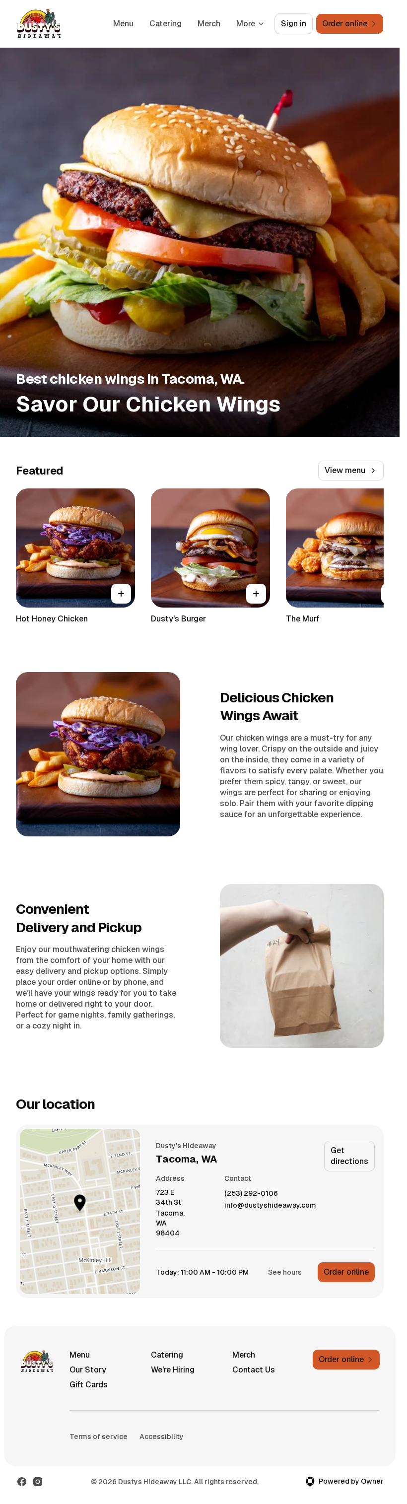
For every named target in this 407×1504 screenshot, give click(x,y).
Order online (346, 1272)
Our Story (87, 1370)
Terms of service (98, 1436)
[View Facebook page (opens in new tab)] (22, 1482)
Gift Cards (88, 1384)
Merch (209, 23)
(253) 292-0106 (251, 1193)
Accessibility (161, 1436)
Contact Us (253, 1370)
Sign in (293, 23)
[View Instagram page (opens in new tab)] (38, 1482)
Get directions (349, 1155)
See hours (285, 1272)
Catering (165, 23)
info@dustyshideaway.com (270, 1205)
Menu (123, 23)
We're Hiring (173, 1370)
